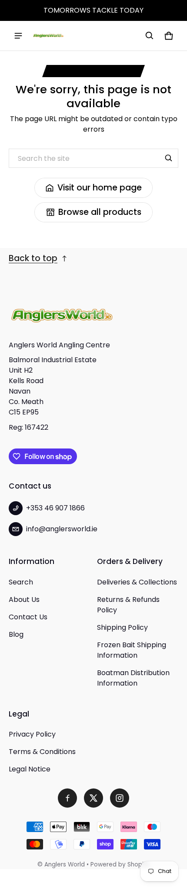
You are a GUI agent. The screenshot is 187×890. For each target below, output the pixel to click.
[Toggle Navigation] (18, 35)
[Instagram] (119, 798)
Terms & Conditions (42, 752)
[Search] (168, 158)
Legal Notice (29, 769)
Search (21, 582)
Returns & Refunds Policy (128, 604)
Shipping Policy (122, 627)
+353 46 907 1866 (55, 508)
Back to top (33, 258)
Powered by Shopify (120, 864)
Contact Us (28, 617)
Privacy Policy (32, 734)
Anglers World (64, 864)
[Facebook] (67, 798)
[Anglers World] (48, 36)
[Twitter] (93, 798)
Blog (16, 634)
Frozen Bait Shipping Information (131, 650)
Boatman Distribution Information (133, 678)
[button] (149, 35)
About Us (24, 599)
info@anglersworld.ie (61, 529)
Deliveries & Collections (137, 582)
